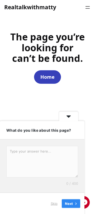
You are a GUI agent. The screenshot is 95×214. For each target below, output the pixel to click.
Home (47, 77)
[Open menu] (87, 7)
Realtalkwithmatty (30, 7)
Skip (54, 203)
